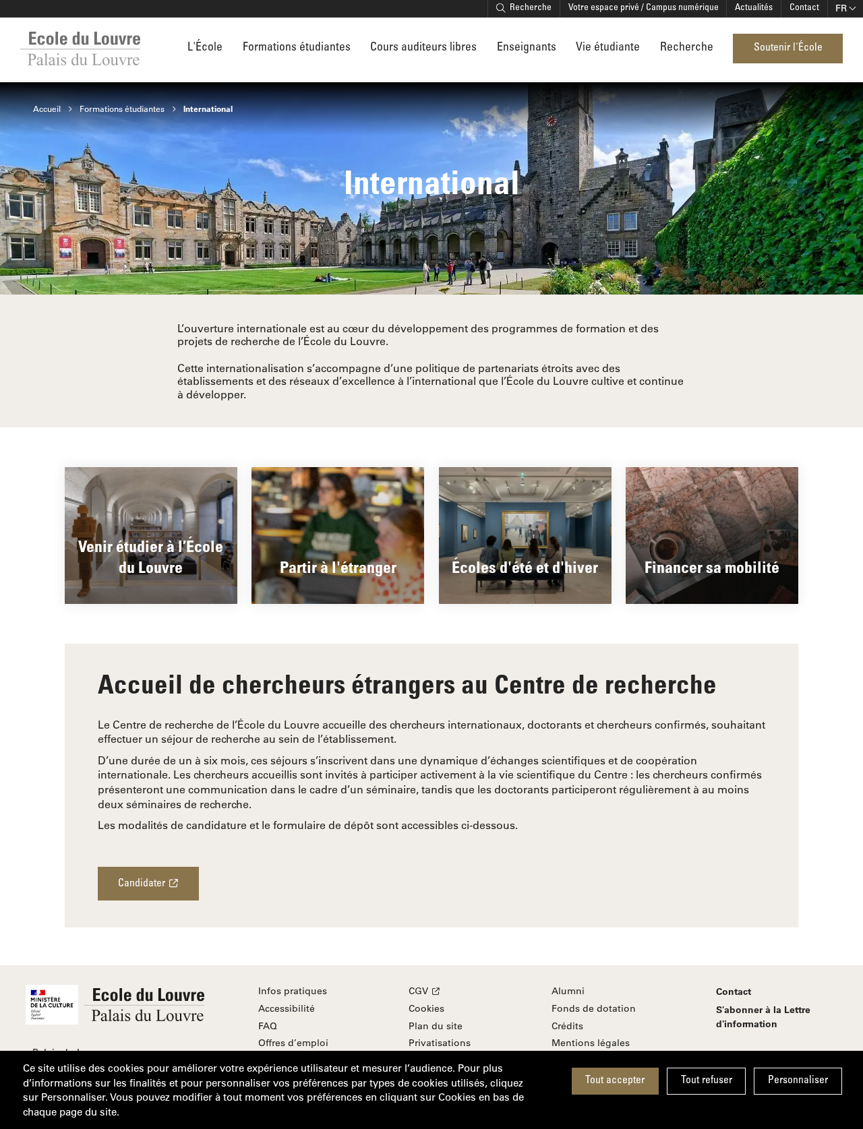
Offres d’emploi (293, 1043)
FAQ (267, 1026)
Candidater (141, 884)
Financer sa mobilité (712, 566)
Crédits (567, 1026)
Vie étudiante (608, 48)
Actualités (754, 8)
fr (841, 8)
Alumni (568, 991)
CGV (418, 991)
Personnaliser (798, 1081)
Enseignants (526, 48)
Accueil (47, 108)
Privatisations (440, 1043)
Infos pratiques (292, 991)
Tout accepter (615, 1081)
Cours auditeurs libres (423, 48)
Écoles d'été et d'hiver (525, 566)
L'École (204, 48)
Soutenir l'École (788, 48)
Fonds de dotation (594, 1008)
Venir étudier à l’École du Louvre (150, 556)
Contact (804, 8)
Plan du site (436, 1026)
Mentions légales (591, 1043)
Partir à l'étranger (338, 566)
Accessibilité (286, 1008)
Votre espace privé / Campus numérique (643, 8)
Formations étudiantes (297, 48)
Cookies (426, 1008)
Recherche (531, 8)
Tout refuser (706, 1081)
